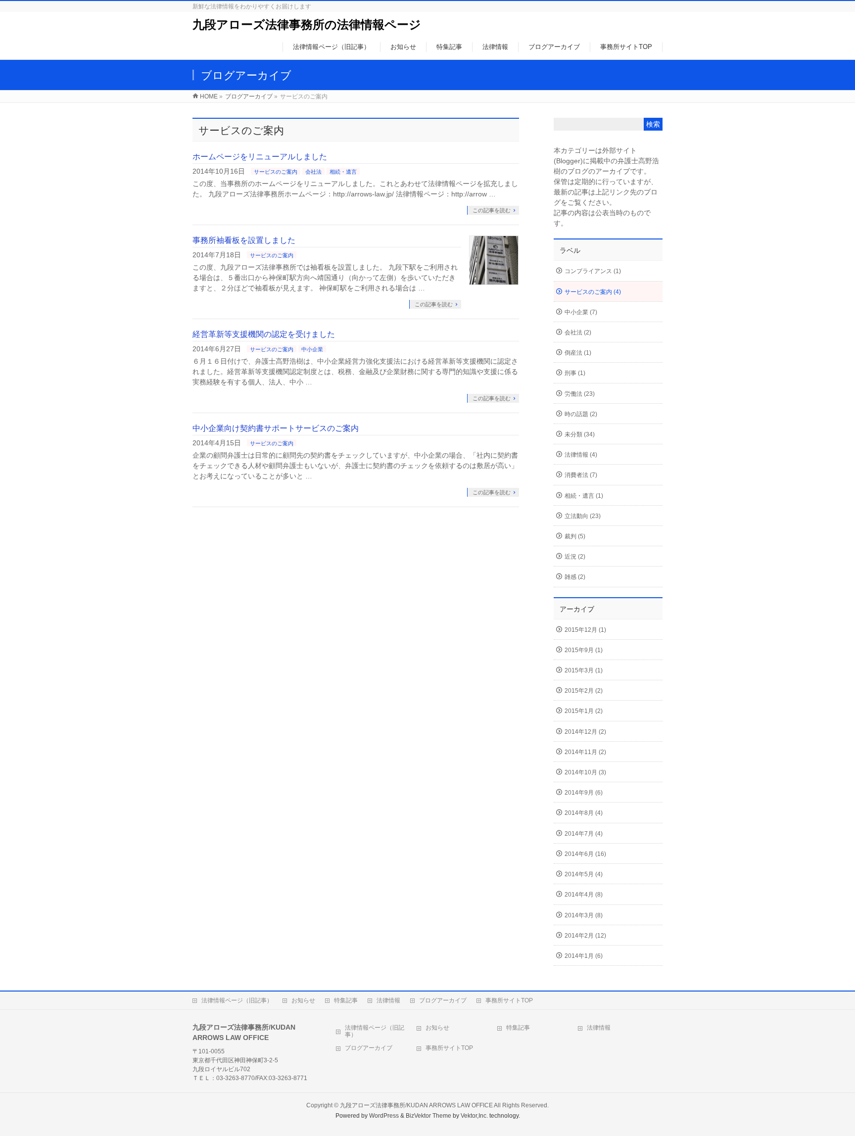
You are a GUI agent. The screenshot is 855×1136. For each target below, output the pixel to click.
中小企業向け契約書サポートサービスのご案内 (275, 428)
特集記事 (346, 1000)
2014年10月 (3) (585, 772)
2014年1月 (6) (584, 955)
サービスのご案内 (275, 172)
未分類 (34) (580, 434)
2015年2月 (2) (584, 690)
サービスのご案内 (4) (593, 291)
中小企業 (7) (581, 312)
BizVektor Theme (428, 1115)
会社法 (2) (578, 332)
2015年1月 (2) (584, 711)
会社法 (313, 172)
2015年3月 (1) (584, 670)
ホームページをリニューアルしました (259, 156)
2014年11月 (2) (585, 752)
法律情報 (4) (581, 454)
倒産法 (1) (578, 352)
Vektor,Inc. (474, 1115)
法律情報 (388, 1000)
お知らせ (303, 1000)
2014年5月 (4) (584, 874)
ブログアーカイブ (249, 96)
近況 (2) (575, 556)
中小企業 (312, 349)
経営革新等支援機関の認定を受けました (263, 334)
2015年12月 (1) (585, 629)
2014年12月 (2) (585, 731)
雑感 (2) (575, 576)
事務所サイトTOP (509, 1000)
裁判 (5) (575, 536)
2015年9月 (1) (584, 650)
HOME (209, 96)
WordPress (384, 1115)
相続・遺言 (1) (584, 495)
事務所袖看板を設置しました (243, 240)
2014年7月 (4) (584, 833)
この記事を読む (492, 210)
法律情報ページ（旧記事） (237, 1000)
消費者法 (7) (581, 475)
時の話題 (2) (581, 414)
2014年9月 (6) (584, 792)
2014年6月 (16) (585, 854)
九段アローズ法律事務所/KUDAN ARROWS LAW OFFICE (416, 1105)
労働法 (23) (580, 393)
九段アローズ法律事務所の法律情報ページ (306, 24)
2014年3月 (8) (584, 915)
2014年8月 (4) (584, 812)
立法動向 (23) (583, 516)
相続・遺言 (343, 172)
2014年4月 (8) (584, 894)
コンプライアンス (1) (593, 271)
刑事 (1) (575, 373)
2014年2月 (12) (585, 935)
